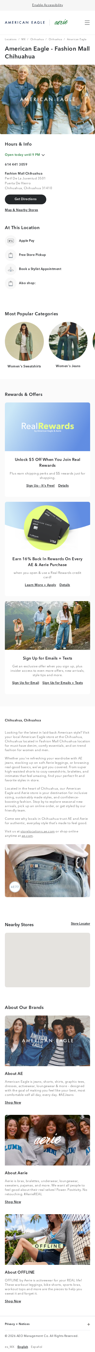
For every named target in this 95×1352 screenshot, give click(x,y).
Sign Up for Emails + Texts (62, 683)
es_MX (10, 1347)
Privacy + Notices (17, 1324)
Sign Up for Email (25, 683)
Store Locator (80, 923)
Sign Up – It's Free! (40, 485)
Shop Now (13, 1102)
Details (63, 485)
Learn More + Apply (40, 585)
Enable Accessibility (47, 5)
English (23, 1347)
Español (36, 1347)
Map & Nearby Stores (21, 210)
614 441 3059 (16, 164)
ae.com (27, 836)
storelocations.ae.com (37, 831)
